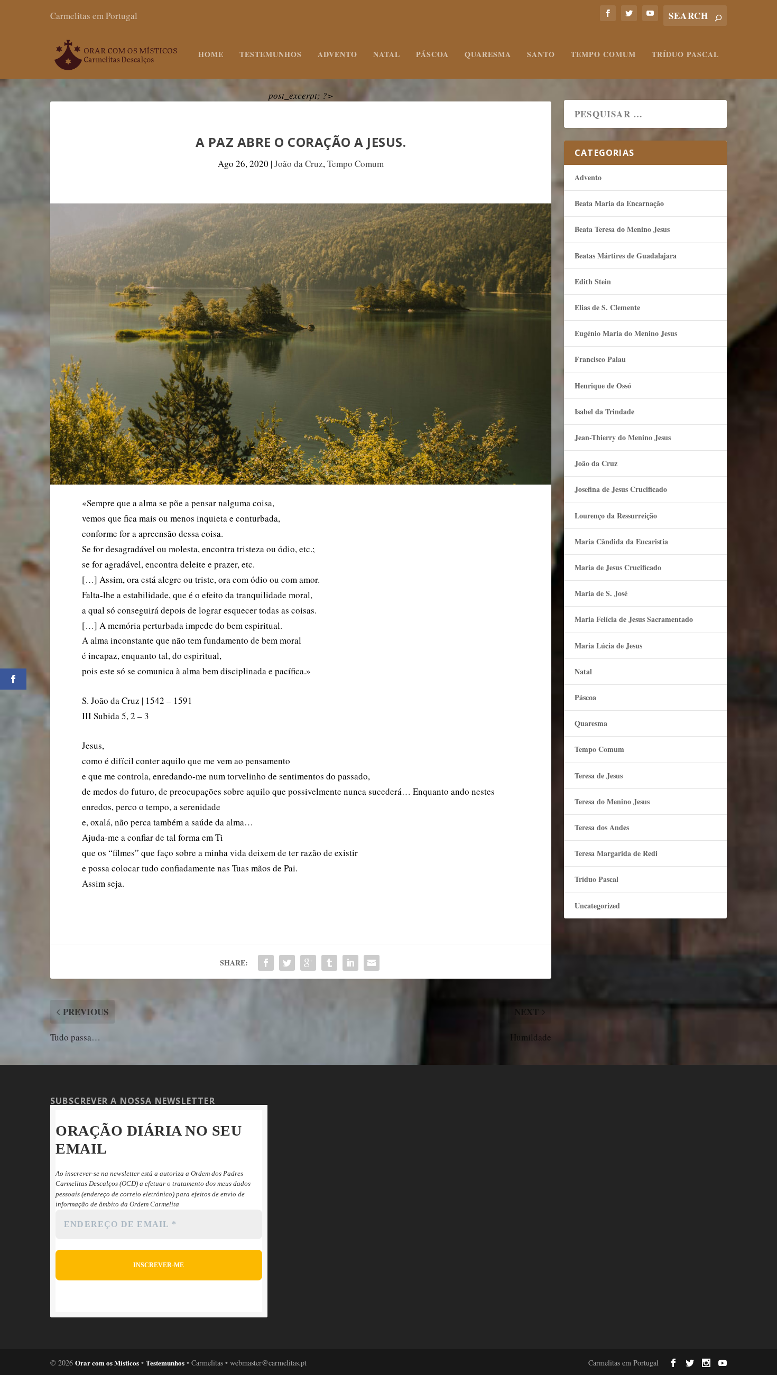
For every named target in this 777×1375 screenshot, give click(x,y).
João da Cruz (298, 163)
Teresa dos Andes (602, 827)
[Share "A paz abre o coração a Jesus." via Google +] (308, 962)
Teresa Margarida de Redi (616, 853)
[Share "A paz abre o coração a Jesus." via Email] (371, 962)
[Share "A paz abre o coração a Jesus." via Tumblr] (329, 962)
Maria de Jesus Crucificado (618, 567)
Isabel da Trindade (604, 411)
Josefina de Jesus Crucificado (621, 489)
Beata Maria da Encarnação (619, 203)
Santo (541, 55)
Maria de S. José (601, 593)
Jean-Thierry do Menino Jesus (623, 437)
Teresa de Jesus (599, 775)
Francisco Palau (600, 359)
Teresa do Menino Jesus (612, 801)
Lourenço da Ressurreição (616, 515)
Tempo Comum (603, 55)
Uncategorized (597, 905)
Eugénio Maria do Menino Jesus (626, 333)
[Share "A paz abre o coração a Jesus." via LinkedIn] (350, 962)
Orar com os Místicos (107, 1363)
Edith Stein (593, 281)
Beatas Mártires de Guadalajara (626, 255)
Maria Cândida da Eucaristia (621, 541)
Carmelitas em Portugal (93, 16)
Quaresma (488, 55)
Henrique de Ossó (603, 385)
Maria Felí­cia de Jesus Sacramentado (634, 619)
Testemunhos (270, 55)
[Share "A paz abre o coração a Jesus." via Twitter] (287, 962)
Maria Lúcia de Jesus (608, 645)
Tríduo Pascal (685, 55)
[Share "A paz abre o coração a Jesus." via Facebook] (265, 962)
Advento (337, 55)
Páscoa (432, 55)
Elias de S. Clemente (607, 307)
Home (211, 55)
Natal (386, 55)
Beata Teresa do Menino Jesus (622, 229)
